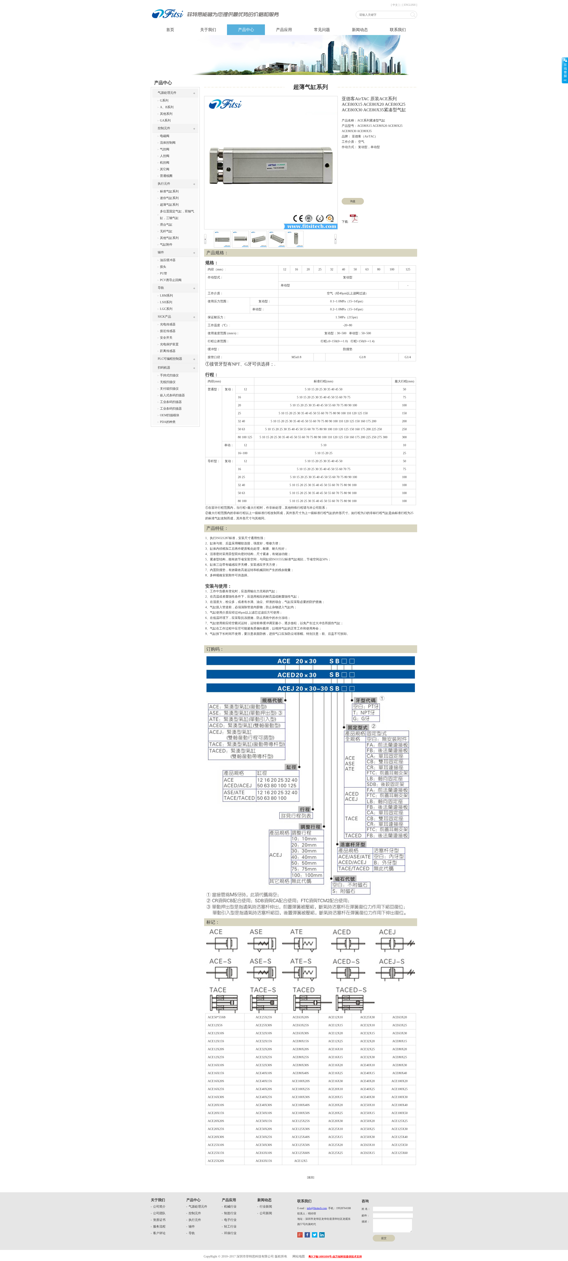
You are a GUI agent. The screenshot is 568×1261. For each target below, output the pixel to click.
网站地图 (298, 1256)
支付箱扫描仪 (169, 388)
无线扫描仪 (168, 382)
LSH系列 (166, 302)
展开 (565, 70)
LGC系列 (166, 309)
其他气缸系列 (169, 238)
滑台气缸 (166, 224)
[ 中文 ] (395, 4)
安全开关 (166, 337)
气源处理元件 (167, 92)
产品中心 (246, 29)
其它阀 (164, 169)
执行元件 (164, 183)
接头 (163, 266)
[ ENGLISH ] (409, 4)
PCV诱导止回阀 (170, 280)
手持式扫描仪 (169, 375)
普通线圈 (166, 176)
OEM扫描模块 (169, 415)
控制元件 (164, 128)
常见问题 (322, 29)
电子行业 (230, 1220)
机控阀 (164, 162)
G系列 (164, 100)
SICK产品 (164, 316)
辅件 (161, 252)
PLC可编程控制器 (170, 358)
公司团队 (159, 1213)
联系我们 (398, 29)
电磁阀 (164, 136)
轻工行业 (230, 1226)
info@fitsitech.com (317, 1208)
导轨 (161, 287)
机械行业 (230, 1206)
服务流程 (159, 1226)
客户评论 (159, 1233)
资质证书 (159, 1220)
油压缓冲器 (168, 260)
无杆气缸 (166, 231)
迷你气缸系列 (169, 198)
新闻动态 (360, 29)
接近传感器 (168, 331)
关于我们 (208, 29)
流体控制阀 (168, 142)
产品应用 (284, 29)
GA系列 (165, 120)
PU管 (163, 273)
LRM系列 (166, 295)
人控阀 (164, 156)
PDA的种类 (168, 422)
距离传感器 (168, 351)
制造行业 (230, 1213)
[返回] (310, 1177)
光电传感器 (168, 324)
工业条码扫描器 (171, 402)
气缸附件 (166, 244)
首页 (170, 29)
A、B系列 (167, 107)
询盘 (352, 201)
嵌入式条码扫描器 (172, 395)
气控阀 (164, 149)
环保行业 (230, 1233)
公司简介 (159, 1206)
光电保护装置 (169, 344)
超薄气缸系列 (169, 204)
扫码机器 (164, 367)
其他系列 (166, 113)
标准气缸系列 (169, 191)
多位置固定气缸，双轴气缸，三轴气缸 (177, 215)
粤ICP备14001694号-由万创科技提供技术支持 (335, 1256)
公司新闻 (266, 1213)
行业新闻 (266, 1206)
